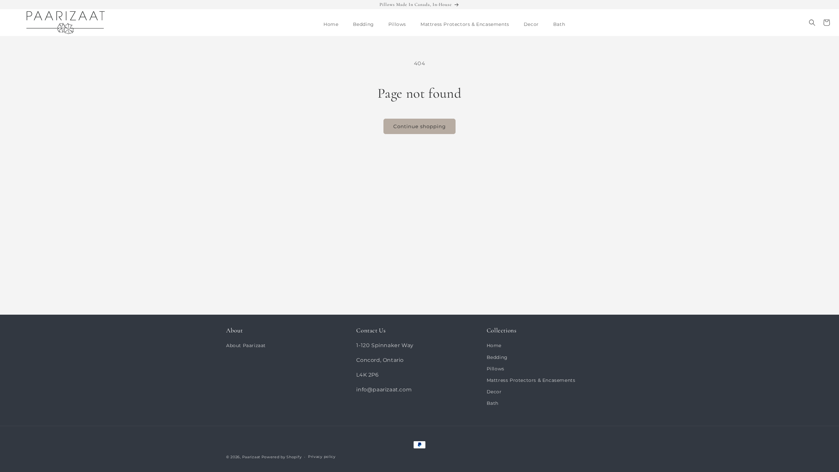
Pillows (495, 369)
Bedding (497, 357)
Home (494, 345)
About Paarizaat (246, 345)
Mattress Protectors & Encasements (531, 380)
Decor (494, 392)
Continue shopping (419, 126)
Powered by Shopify (282, 457)
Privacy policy (322, 456)
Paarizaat (251, 457)
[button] (363, 24)
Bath (492, 403)
